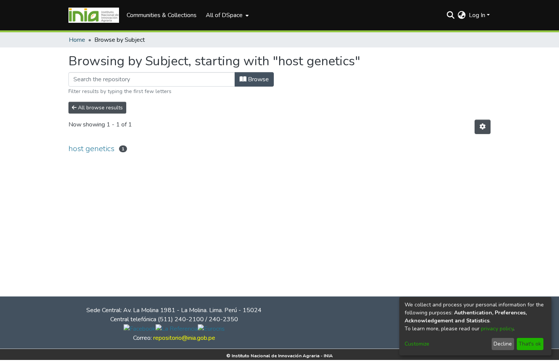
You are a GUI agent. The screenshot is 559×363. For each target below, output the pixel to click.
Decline (503, 343)
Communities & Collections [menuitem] (162, 15)
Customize (417, 343)
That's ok (530, 343)
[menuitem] (226, 15)
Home (77, 40)
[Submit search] (451, 15)
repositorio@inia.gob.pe (184, 338)
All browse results (99, 107)
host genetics (91, 149)
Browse (257, 79)
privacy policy (497, 328)
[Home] (93, 15)
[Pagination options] (483, 127)
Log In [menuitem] (477, 15)
